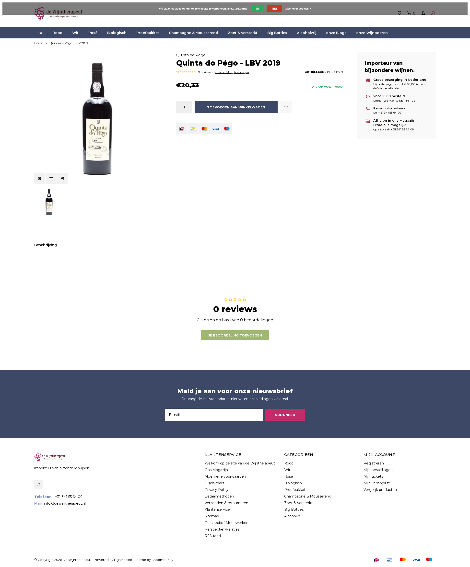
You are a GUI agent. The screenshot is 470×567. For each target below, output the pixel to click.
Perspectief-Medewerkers (227, 523)
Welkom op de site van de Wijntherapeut (240, 463)
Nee (274, 8)
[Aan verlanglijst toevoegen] (286, 107)
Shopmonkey (162, 560)
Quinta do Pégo (191, 55)
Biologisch (117, 33)
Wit (75, 33)
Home (38, 43)
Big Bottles (277, 33)
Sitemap (212, 516)
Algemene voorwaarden (225, 476)
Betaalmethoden (219, 496)
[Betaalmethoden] (181, 128)
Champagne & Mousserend (193, 33)
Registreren (374, 463)
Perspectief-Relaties (222, 529)
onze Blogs (336, 33)
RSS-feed (213, 536)
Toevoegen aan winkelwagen (236, 107)
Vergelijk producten (380, 489)
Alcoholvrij (306, 33)
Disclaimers (214, 483)
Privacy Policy (216, 489)
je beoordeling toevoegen (231, 72)
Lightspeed (123, 560)
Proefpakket (147, 33)
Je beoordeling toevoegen (235, 335)
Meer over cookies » (298, 8)
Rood (57, 33)
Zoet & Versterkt (243, 33)
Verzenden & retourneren (226, 503)
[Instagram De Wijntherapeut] (38, 484)
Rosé (92, 33)
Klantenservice (217, 509)
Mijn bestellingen (378, 470)
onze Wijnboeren (372, 33)
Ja (257, 8)
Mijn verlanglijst (377, 483)
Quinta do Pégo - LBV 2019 (68, 43)
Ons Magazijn (216, 470)
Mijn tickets (373, 476)
